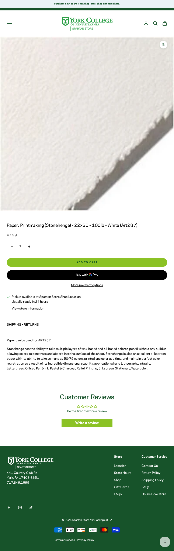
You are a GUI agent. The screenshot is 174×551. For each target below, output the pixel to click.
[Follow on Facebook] (9, 507)
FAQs (118, 494)
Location (120, 465)
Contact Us (150, 465)
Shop (117, 480)
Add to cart (86, 262)
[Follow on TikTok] (31, 507)
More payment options (87, 285)
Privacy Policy (85, 540)
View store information (28, 308)
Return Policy (151, 472)
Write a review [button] (87, 423)
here (116, 4)
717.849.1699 (18, 482)
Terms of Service (64, 540)
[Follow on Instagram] (20, 507)
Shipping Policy (153, 480)
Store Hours (122, 472)
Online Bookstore (154, 494)
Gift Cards (121, 487)
